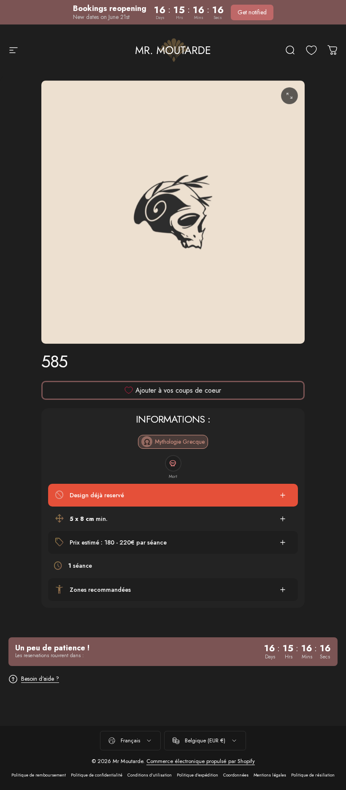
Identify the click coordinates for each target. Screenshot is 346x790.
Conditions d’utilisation (149, 775)
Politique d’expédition (197, 775)
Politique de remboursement (38, 775)
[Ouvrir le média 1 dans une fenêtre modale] (289, 95)
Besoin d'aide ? (40, 679)
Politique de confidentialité (96, 775)
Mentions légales (270, 775)
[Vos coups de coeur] (311, 50)
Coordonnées (236, 775)
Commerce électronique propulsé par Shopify (200, 761)
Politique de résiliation (313, 775)
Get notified (252, 12)
